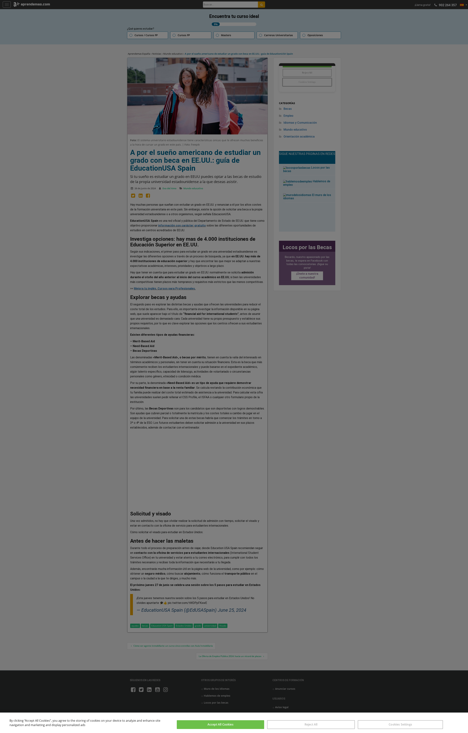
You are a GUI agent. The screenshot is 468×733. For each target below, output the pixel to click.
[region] (234, 723)
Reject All (311, 724)
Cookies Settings (400, 724)
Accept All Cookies (220, 724)
